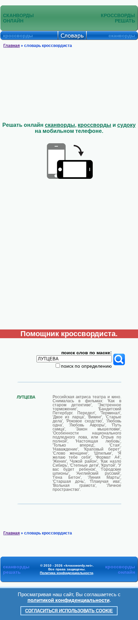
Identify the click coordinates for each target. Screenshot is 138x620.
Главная (11, 45)
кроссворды (94, 125)
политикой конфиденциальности (68, 600)
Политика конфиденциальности (66, 573)
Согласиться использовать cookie (69, 610)
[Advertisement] (69, 85)
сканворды (60, 125)
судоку (126, 125)
